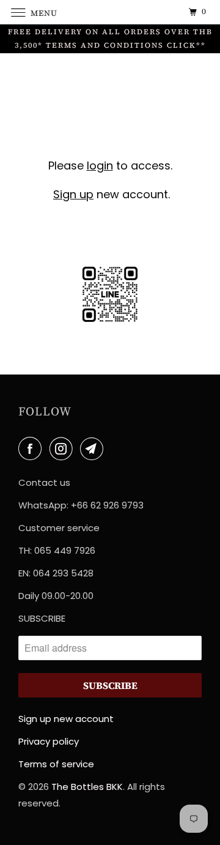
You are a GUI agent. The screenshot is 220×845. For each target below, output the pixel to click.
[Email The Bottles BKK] (94, 449)
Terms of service (56, 764)
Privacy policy (48, 741)
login (100, 165)
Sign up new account (66, 718)
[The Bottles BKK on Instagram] (64, 449)
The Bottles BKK (87, 786)
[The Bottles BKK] (110, 12)
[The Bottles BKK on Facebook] (32, 449)
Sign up (73, 194)
